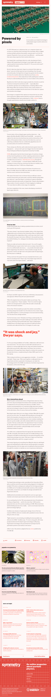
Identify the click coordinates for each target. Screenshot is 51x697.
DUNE (8, 154)
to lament (35, 98)
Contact (29, 676)
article (32, 529)
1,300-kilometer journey (28, 160)
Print (6, 540)
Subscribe (29, 673)
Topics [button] (18, 2)
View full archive (39, 656)
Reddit (44, 540)
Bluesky (28, 540)
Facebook (19, 540)
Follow (38, 2)
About (28, 678)
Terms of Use (5, 695)
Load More (6, 656)
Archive (28, 681)
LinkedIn (36, 540)
